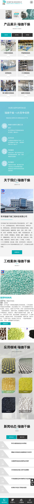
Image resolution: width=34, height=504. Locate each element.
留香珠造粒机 (6, 298)
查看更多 (17, 252)
